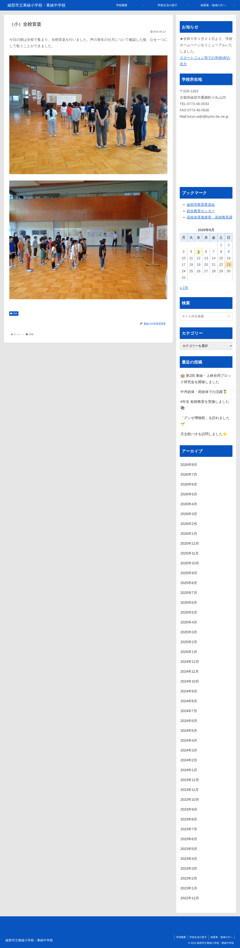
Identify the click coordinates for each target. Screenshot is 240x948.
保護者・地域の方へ (221, 937)
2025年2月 (188, 642)
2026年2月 (188, 524)
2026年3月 (188, 514)
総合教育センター (201, 211)
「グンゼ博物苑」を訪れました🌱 (205, 421)
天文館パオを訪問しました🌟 (203, 434)
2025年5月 (188, 612)
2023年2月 (188, 878)
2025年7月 (188, 593)
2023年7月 (188, 829)
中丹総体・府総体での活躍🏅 (203, 392)
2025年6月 (188, 602)
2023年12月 (189, 780)
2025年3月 (188, 632)
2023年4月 (188, 859)
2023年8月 (188, 819)
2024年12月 (189, 662)
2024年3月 (188, 750)
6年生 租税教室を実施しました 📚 (204, 405)
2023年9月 (188, 809)
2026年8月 (188, 465)
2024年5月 (188, 731)
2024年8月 (188, 701)
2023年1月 (188, 888)
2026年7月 (188, 474)
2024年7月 (188, 711)
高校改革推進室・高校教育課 (209, 217)
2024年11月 (189, 671)
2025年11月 (189, 553)
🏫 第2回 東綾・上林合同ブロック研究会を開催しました (205, 379)
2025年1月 (188, 652)
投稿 (15, 313)
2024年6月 (188, 721)
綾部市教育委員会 (201, 205)
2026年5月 (188, 494)
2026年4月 (188, 504)
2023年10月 (189, 799)
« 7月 (184, 288)
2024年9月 (188, 691)
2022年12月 (189, 898)
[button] (229, 316)
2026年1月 (188, 533)
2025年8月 (188, 583)
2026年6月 (188, 484)
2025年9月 (188, 573)
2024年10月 (189, 681)
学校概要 (181, 937)
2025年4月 (188, 622)
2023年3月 (188, 868)
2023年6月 (188, 839)
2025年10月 (189, 563)
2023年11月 (189, 790)
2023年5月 (188, 849)
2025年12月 (189, 543)
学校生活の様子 (198, 937)
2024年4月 (188, 740)
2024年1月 (188, 770)
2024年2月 (188, 760)
